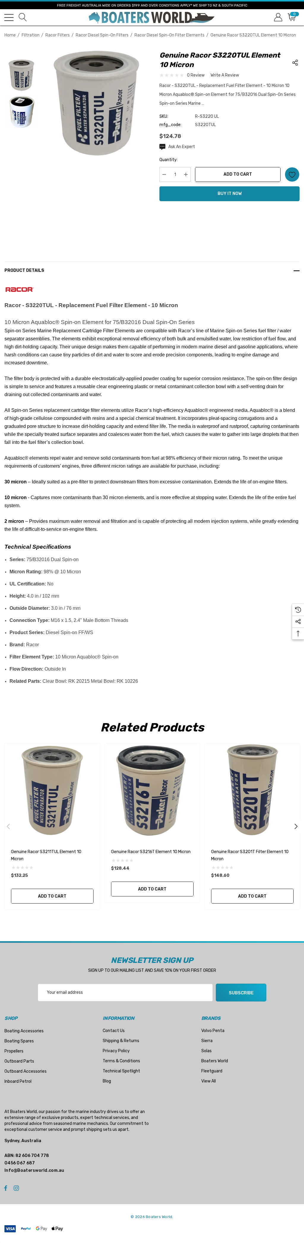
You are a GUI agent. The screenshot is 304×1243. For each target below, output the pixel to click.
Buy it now (230, 193)
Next (296, 826)
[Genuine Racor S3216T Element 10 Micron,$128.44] (152, 790)
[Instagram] (17, 1188)
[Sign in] (277, 17)
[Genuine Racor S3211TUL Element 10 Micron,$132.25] (52, 790)
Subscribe (241, 993)
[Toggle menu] (9, 17)
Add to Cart (238, 174)
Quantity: (168, 159)
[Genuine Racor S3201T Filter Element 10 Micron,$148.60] (252, 790)
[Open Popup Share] (295, 62)
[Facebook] (5, 1188)
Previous (8, 826)
